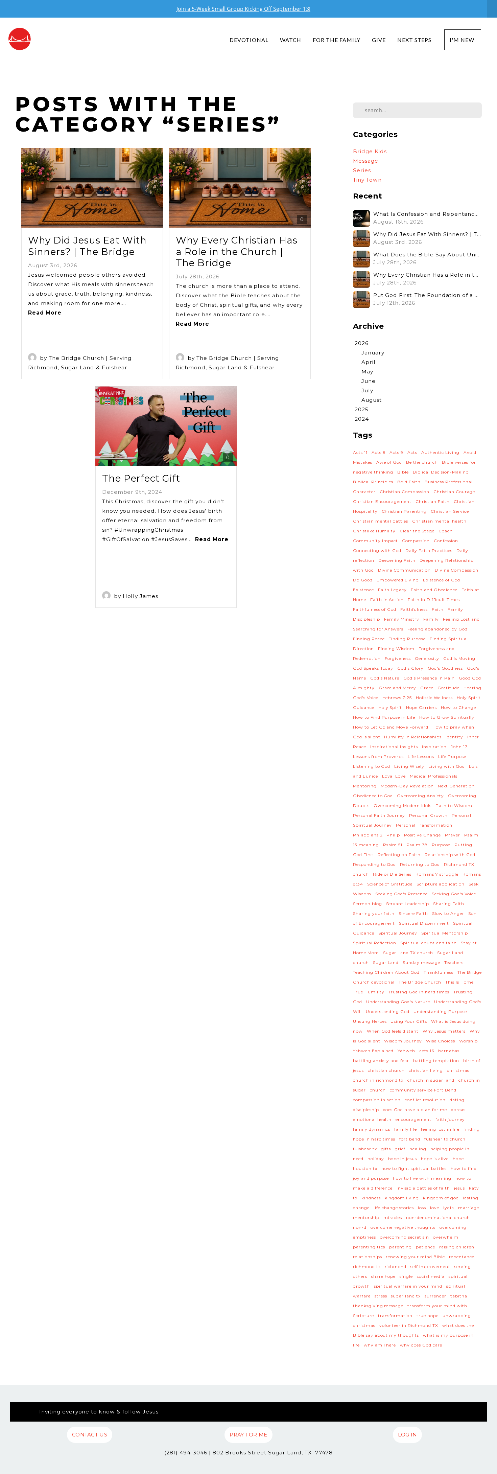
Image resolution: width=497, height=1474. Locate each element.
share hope (383, 1276)
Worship (468, 1040)
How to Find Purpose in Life (384, 717)
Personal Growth (428, 815)
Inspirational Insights (394, 746)
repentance (461, 1256)
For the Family (336, 40)
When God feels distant (393, 1031)
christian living (426, 1070)
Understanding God (388, 1011)
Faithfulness (414, 609)
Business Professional (449, 481)
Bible (403, 472)
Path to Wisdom (453, 805)
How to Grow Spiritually (446, 717)
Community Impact (375, 540)
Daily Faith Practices (428, 550)
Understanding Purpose (440, 1011)
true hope (428, 1315)
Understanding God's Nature (398, 1001)
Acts (412, 452)
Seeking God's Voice (454, 893)
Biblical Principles (373, 481)
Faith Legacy (392, 589)
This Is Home (459, 982)
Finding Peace (369, 638)
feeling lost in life (440, 1129)
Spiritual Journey (398, 933)
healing (417, 1148)
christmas (458, 1070)
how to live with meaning (422, 1178)
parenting (400, 1246)
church (378, 1089)
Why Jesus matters (444, 1031)
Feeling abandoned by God (437, 628)
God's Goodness (445, 668)
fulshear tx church (445, 1139)
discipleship (366, 1109)
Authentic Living (440, 452)
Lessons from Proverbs (378, 756)
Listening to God (371, 766)
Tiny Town (367, 180)
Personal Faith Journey (379, 815)
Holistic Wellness (434, 697)
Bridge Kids (370, 151)
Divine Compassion (456, 570)
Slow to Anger (448, 913)
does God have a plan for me (415, 1109)
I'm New (463, 40)
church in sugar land (430, 1080)
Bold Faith (409, 481)
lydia (448, 1207)
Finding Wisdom (396, 648)
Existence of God (441, 579)
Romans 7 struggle (437, 874)
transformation (395, 1315)
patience (425, 1246)
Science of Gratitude (390, 883)
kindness (371, 1197)
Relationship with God (450, 854)
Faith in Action (387, 599)
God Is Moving (459, 658)
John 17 (459, 746)
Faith (438, 609)
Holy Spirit (390, 707)
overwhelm (445, 1237)
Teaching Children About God (386, 972)
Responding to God (374, 864)
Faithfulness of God (375, 609)
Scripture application (441, 883)
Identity (454, 736)
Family (431, 619)
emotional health (372, 1119)
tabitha (458, 1295)
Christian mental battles (380, 521)
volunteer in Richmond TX (409, 1325)
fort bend (409, 1139)
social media (431, 1276)
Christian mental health (439, 521)
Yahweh (406, 1050)
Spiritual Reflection (375, 942)
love (434, 1207)
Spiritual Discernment (424, 923)
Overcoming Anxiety (420, 795)
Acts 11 (360, 452)
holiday (376, 1158)
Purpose (441, 844)
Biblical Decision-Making (441, 472)
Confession (446, 540)
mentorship (366, 1217)
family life (405, 1129)
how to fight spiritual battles (414, 1168)
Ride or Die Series (392, 874)
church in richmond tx (378, 1080)
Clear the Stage (417, 530)
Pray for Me (248, 1434)
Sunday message (421, 962)
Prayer (452, 834)
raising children (456, 1246)
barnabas (448, 1050)
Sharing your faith (374, 913)
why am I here (380, 1345)
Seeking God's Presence (401, 893)
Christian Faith (433, 501)
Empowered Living (398, 579)
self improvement (430, 1266)
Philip (393, 834)
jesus (459, 1188)
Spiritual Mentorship (444, 933)
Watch (291, 40)
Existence (363, 589)
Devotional (249, 40)
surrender (435, 1295)
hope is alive (435, 1158)
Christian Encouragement (382, 501)
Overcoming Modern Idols (403, 805)
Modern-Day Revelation (407, 785)
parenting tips (369, 1246)
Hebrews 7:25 (397, 697)
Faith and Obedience (434, 589)
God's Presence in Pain (429, 678)
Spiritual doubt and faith (428, 942)
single (406, 1276)
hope (458, 1158)
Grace (426, 687)
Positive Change (422, 834)
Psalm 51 (393, 844)
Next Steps (415, 40)
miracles (392, 1217)
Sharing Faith (448, 903)
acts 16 (426, 1050)
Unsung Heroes (370, 1021)
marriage (468, 1207)
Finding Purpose (407, 638)
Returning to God (420, 864)
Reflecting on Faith (399, 854)
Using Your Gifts (408, 1021)
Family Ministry (402, 619)
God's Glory (410, 668)
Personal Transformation (424, 825)
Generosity (427, 658)
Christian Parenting (404, 511)
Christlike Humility (374, 530)
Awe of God (389, 462)
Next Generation (456, 785)
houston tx (365, 1168)
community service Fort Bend (423, 1089)
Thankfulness (438, 972)
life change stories (394, 1207)
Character (364, 491)
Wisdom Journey (403, 1040)
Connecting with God (377, 550)
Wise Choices (440, 1040)
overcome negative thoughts (403, 1227)
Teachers (454, 962)
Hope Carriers (421, 707)
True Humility (368, 991)
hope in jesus (402, 1158)
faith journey (450, 1119)
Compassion (416, 540)
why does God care (421, 1345)
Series (362, 170)
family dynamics (371, 1129)
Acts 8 (379, 452)
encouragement (413, 1119)
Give (379, 40)
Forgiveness (398, 658)
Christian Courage (454, 491)
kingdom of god (441, 1197)
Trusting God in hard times (418, 991)
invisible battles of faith (423, 1188)
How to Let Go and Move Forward (390, 727)
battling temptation (436, 1060)
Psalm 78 (417, 844)
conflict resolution (425, 1099)
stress (381, 1295)
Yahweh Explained (373, 1050)
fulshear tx (365, 1148)
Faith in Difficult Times (434, 599)
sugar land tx (406, 1295)
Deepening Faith (397, 560)
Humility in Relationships (413, 736)
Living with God (446, 766)
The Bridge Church (420, 982)
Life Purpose (452, 756)
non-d (359, 1227)
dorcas (458, 1109)
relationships (367, 1256)
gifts (386, 1148)
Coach (446, 530)
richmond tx (367, 1266)
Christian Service (450, 511)
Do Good (363, 579)
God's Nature (385, 678)
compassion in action (377, 1099)
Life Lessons (421, 756)
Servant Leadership (407, 903)
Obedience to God (373, 795)
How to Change (458, 707)
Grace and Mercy (398, 687)
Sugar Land (386, 962)
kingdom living (402, 1197)
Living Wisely (409, 766)
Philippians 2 (368, 834)
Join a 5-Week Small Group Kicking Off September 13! (243, 9)
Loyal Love (394, 776)
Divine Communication (404, 570)
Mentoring (365, 785)
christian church (386, 1070)
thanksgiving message (378, 1305)
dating (457, 1099)
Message (365, 161)
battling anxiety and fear (381, 1060)
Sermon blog (367, 903)
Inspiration (434, 746)
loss (422, 1207)
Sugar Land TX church (408, 952)
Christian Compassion (405, 491)
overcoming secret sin (404, 1237)
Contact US (89, 1434)
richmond (396, 1266)
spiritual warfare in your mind (408, 1286)
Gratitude (448, 687)
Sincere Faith (413, 913)
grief (400, 1148)
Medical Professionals (433, 776)
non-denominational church (438, 1217)
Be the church (422, 462)
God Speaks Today (373, 668)
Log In (407, 1434)
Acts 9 (396, 452)
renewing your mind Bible (415, 1256)
